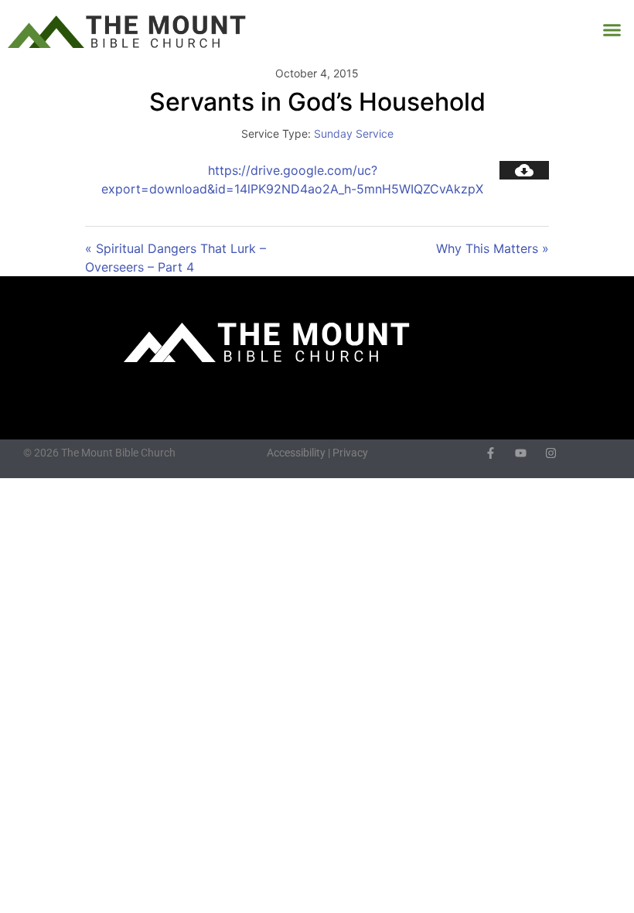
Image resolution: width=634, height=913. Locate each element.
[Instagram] (551, 453)
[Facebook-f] (490, 453)
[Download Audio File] (524, 170)
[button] (612, 30)
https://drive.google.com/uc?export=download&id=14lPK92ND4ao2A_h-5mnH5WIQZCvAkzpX (292, 179)
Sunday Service (354, 133)
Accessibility (296, 452)
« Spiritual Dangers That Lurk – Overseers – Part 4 (175, 258)
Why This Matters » (492, 248)
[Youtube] (521, 453)
